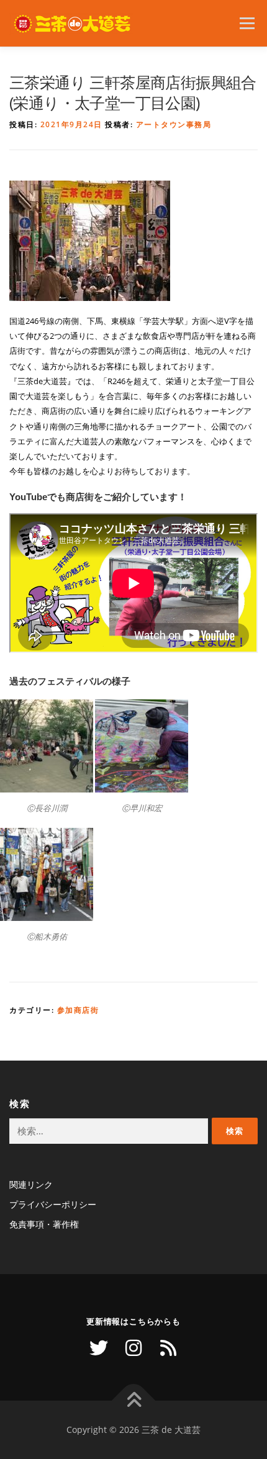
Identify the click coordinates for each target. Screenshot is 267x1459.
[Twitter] (98, 1348)
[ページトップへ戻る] (134, 1401)
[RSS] (168, 1348)
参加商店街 (78, 1010)
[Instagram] (133, 1348)
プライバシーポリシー (52, 1204)
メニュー (247, 23)
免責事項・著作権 (44, 1224)
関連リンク (31, 1184)
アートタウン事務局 (174, 124)
